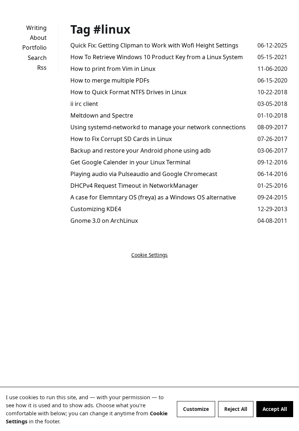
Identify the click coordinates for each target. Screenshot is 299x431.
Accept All (275, 408)
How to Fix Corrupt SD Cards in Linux (121, 139)
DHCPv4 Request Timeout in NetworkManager (134, 186)
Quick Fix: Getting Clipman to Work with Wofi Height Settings (154, 45)
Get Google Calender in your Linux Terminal (130, 162)
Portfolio (34, 47)
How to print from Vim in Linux (112, 69)
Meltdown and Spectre (101, 115)
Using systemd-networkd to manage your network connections (158, 127)
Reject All (235, 408)
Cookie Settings (149, 254)
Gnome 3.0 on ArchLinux (104, 221)
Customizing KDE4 (95, 209)
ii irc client (84, 104)
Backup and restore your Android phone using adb (140, 150)
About (38, 38)
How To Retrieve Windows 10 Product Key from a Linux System (156, 57)
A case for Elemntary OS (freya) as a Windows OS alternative (153, 197)
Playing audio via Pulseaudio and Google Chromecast (143, 174)
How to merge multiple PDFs (110, 80)
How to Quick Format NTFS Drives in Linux (128, 92)
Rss (42, 68)
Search (37, 58)
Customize (196, 408)
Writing (36, 28)
